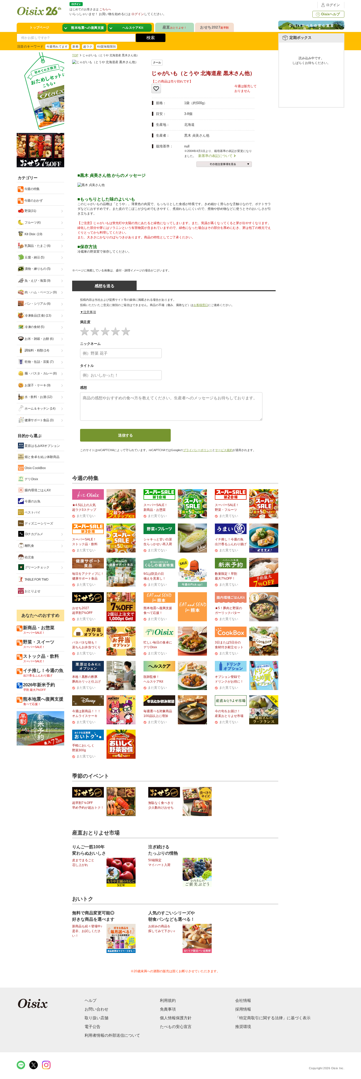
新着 (75, 46)
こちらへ (105, 9)
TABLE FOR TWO (36, 579)
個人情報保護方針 (176, 1018)
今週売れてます (57, 46)
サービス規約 (224, 450)
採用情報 (243, 1009)
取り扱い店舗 (96, 1018)
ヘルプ (90, 1000)
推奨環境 (243, 1026)
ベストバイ (32, 512)
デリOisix (31, 479)
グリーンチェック (36, 567)
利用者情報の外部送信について (112, 1035)
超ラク (87, 46)
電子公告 (92, 1026)
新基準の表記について (215, 156)
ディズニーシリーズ (38, 523)
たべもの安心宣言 (176, 1026)
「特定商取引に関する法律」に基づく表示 (273, 1018)
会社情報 (243, 1000)
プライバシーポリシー (197, 450)
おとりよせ (32, 591)
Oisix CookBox (35, 468)
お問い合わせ (96, 1009)
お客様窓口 (200, 305)
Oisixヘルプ (330, 14)
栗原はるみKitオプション (42, 446)
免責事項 (168, 1009)
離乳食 (29, 546)
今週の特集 (32, 189)
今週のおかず (33, 200)
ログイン (333, 5)
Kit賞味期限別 (106, 46)
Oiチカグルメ (33, 534)
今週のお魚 (32, 501)
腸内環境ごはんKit (37, 490)
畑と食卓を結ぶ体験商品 (41, 457)
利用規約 (168, 1000)
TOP (75, 55)
